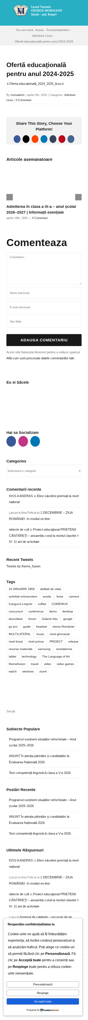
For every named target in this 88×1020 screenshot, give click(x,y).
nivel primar (36, 641)
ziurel (43, 671)
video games (65, 664)
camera (74, 596)
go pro (13, 626)
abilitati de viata (50, 589)
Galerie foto (50, 619)
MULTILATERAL (20, 634)
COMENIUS (60, 604)
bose (60, 596)
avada (47, 596)
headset (41, 626)
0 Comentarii (23, 100)
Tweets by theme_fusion (23, 566)
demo (53, 611)
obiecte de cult (19, 529)
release (73, 641)
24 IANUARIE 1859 (22, 589)
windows (28, 671)
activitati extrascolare (23, 596)
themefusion (17, 664)
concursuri (16, 611)
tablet (12, 656)
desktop (67, 611)
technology (29, 656)
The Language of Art (56, 656)
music (40, 634)
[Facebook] (11, 441)
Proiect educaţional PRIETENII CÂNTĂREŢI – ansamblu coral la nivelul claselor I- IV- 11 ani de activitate (44, 536)
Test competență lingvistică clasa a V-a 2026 (40, 773)
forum (32, 619)
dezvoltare (16, 619)
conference (36, 611)
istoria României (63, 626)
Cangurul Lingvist (20, 604)
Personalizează (42, 984)
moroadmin (17, 95)
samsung (44, 649)
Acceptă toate (42, 1001)
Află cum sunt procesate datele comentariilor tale (40, 358)
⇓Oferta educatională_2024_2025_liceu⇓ (35, 83)
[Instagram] (23, 441)
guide (27, 626)
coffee (42, 604)
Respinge (42, 993)
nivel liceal (16, 641)
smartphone (64, 649)
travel (34, 664)
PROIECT (56, 641)
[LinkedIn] (35, 441)
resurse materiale (20, 649)
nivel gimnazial (60, 634)
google (67, 619)
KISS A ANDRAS (21, 496)
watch (13, 671)
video (47, 664)
